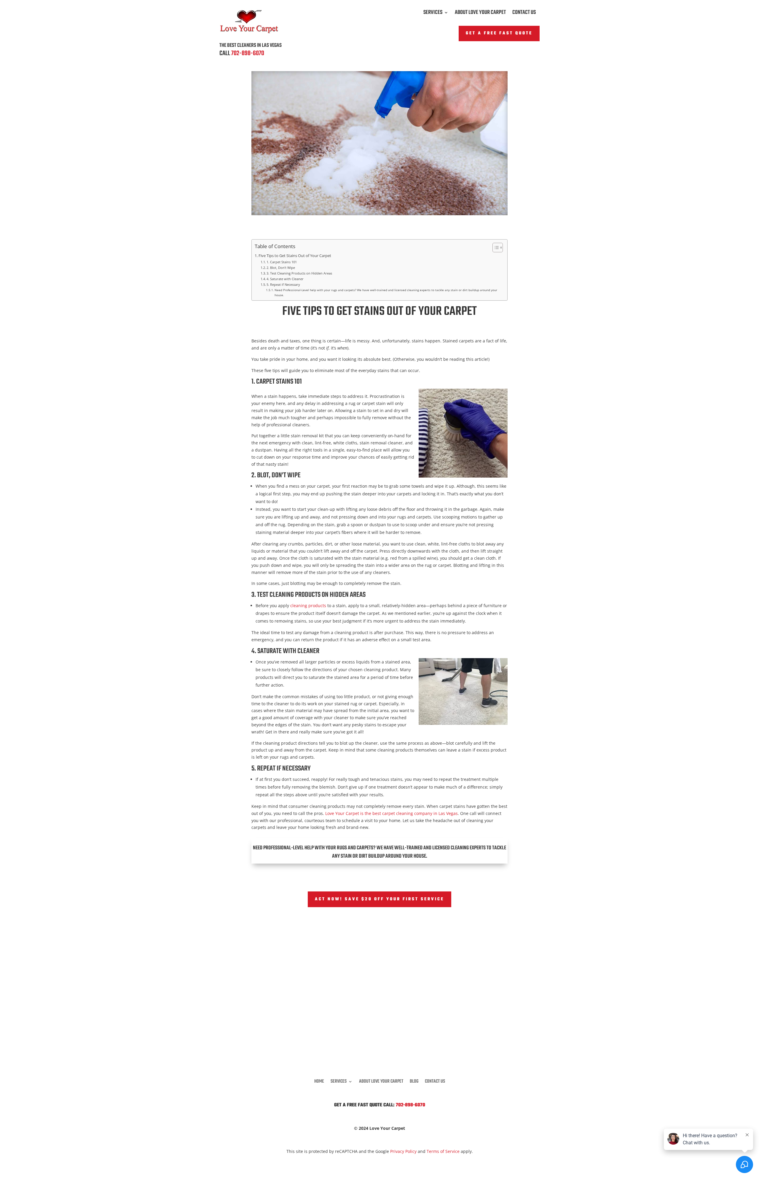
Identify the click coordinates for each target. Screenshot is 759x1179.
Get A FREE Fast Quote (499, 33)
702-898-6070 (247, 53)
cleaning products (308, 605)
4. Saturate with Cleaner (285, 279)
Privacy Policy (403, 1151)
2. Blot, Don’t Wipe (281, 267)
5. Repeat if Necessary (283, 284)
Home (319, 1081)
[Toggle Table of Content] (494, 247)
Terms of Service (443, 1151)
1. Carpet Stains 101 (282, 262)
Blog (414, 1081)
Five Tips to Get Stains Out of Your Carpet (295, 255)
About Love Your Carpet (480, 13)
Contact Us (524, 13)
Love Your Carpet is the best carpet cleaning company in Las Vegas (391, 813)
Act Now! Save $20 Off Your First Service (379, 899)
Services (432, 13)
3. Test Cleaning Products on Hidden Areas (299, 273)
